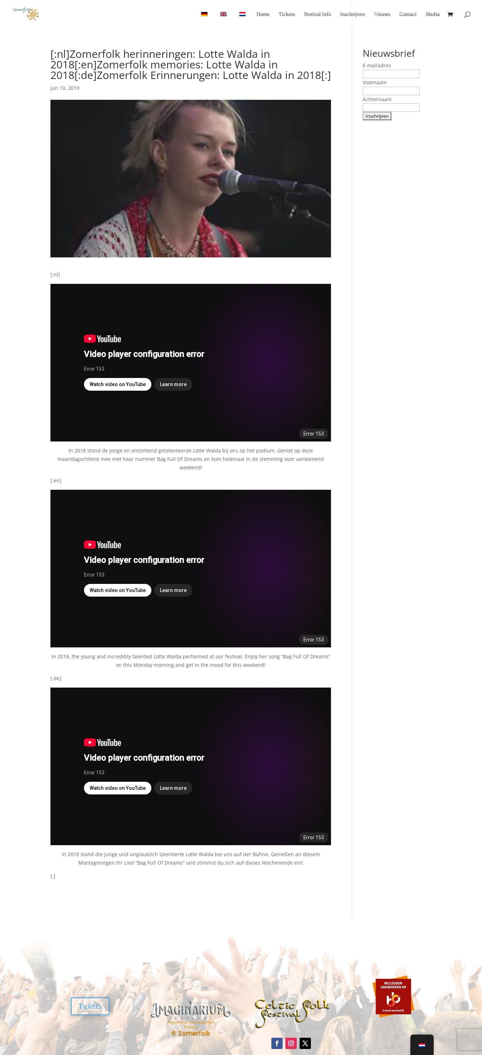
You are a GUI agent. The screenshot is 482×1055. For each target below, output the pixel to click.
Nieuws (382, 14)
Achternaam (377, 99)
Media (433, 14)
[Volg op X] (305, 1043)
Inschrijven (352, 14)
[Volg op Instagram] (291, 1043)
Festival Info (317, 14)
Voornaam (375, 82)
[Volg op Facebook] (277, 1043)
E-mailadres (377, 65)
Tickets (287, 14)
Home (263, 14)
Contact (408, 14)
